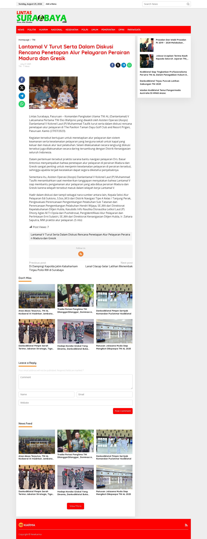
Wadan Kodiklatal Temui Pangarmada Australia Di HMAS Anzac (160, 91)
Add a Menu (51, 4)
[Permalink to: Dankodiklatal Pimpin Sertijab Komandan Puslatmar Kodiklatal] (114, 295)
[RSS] (80, 254)
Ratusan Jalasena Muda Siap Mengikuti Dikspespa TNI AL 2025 (113, 347)
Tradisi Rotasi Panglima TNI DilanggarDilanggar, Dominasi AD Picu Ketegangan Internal (75, 310)
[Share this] (112, 65)
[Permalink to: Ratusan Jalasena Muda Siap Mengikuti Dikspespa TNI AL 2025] (114, 331)
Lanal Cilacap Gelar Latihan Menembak (108, 264)
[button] (188, 4)
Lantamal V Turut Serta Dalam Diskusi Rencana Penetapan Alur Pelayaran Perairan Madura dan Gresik (80, 236)
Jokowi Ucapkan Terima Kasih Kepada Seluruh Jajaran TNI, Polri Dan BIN (172, 57)
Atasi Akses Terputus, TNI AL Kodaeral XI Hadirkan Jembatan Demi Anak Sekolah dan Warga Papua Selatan (36, 312)
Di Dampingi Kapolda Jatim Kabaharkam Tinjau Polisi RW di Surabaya (53, 266)
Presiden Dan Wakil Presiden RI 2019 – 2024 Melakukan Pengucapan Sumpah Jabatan (171, 41)
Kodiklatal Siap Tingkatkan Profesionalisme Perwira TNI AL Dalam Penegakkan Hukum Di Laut (163, 73)
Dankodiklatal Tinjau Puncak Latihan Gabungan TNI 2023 (159, 82)
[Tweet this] (118, 65)
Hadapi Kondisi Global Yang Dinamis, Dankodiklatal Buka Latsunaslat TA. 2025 (72, 347)
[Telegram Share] (123, 65)
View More (76, 506)
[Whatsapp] (129, 65)
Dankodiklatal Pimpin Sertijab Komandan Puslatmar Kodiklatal (113, 312)
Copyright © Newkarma (30, 534)
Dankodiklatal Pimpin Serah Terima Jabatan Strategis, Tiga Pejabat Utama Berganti (35, 347)
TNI (20, 66)
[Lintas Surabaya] (41, 16)
